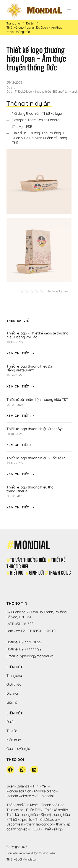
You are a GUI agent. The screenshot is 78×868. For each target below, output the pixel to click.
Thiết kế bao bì (46, 819)
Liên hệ (11, 702)
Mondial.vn (30, 859)
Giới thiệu (13, 684)
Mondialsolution (18, 791)
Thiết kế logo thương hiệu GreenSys (34, 428)
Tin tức (11, 730)
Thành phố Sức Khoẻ (22, 804)
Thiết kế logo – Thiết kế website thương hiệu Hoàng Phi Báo (37, 335)
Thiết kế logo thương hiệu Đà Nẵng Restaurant (29, 368)
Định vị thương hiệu (55, 814)
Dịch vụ (12, 693)
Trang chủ (13, 23)
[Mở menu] (69, 10)
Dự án (30, 23)
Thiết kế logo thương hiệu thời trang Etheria (30, 489)
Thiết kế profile (56, 809)
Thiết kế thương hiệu (22, 814)
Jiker (10, 786)
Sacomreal (14, 824)
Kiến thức (13, 739)
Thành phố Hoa (53, 804)
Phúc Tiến (34, 809)
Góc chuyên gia (18, 748)
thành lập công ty (39, 824)
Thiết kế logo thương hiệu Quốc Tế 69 (36, 458)
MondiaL (48, 795)
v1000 (35, 829)
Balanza (23, 786)
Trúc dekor (14, 809)
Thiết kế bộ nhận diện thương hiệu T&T (37, 399)
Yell (44, 786)
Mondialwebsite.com (22, 795)
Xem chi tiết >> (20, 353)
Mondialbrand (44, 791)
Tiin (35, 786)
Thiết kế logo (53, 829)
